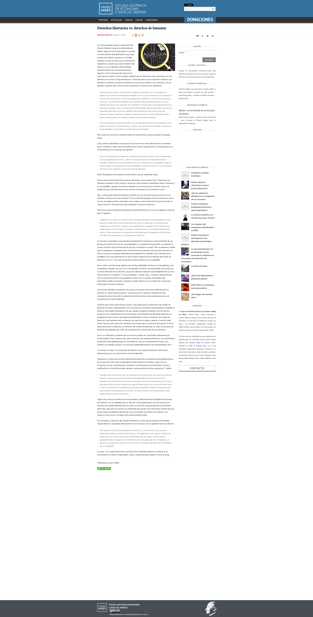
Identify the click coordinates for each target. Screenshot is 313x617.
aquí (155, 174)
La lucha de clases (199, 266)
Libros (139, 19)
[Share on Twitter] (208, 36)
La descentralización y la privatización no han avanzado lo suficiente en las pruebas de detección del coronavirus (197, 255)
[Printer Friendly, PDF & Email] (104, 468)
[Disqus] (136, 500)
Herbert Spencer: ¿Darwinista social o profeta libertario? (200, 185)
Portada (103, 19)
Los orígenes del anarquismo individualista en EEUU (202, 227)
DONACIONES (200, 19)
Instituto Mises (195, 343)
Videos (129, 19)
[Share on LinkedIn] (213, 36)
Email (182, 52)
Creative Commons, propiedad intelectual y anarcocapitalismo (201, 207)
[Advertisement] (197, 149)
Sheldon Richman (104, 35)
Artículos (116, 19)
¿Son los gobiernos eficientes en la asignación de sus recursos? (203, 196)
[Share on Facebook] (202, 36)
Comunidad (152, 19)
